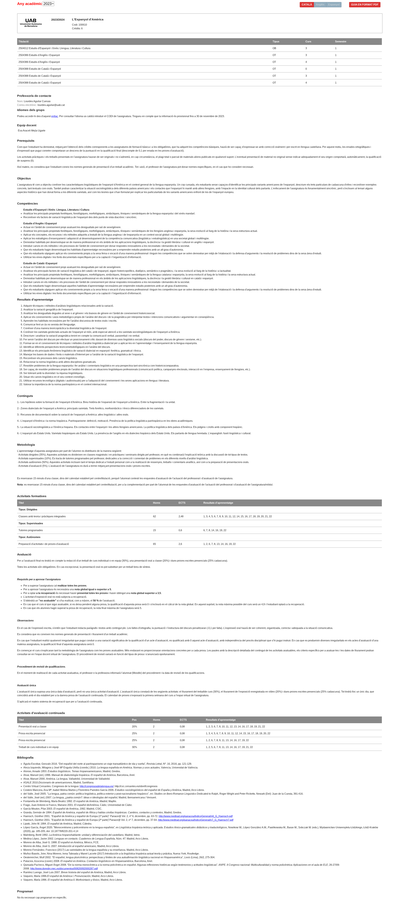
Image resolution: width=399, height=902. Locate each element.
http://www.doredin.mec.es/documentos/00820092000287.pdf (64, 868)
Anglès (320, 4)
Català (307, 4)
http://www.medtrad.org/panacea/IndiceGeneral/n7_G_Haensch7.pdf (195, 820)
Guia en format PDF (364, 4)
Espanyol (333, 4)
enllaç (54, 116)
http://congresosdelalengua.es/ (96, 786)
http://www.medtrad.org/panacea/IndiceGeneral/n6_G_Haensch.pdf (196, 816)
